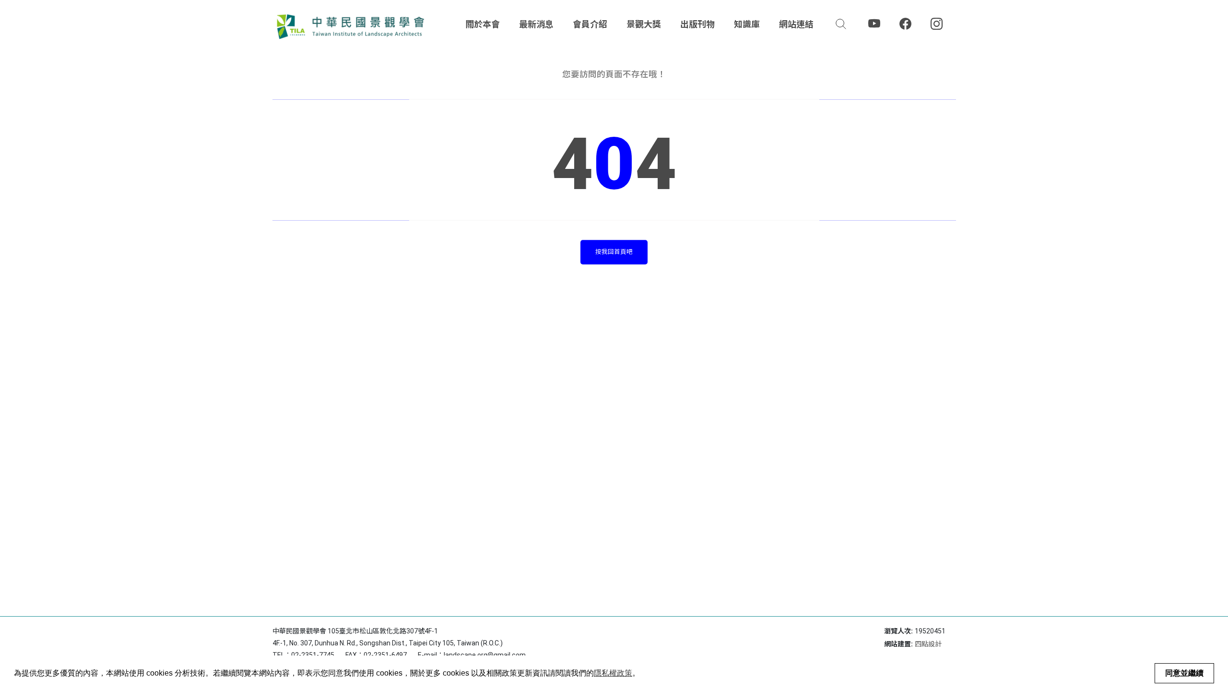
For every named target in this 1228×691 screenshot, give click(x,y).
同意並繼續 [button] (1184, 673)
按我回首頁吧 (614, 251)
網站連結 (796, 24)
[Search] (841, 24)
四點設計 (928, 644)
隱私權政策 (613, 673)
